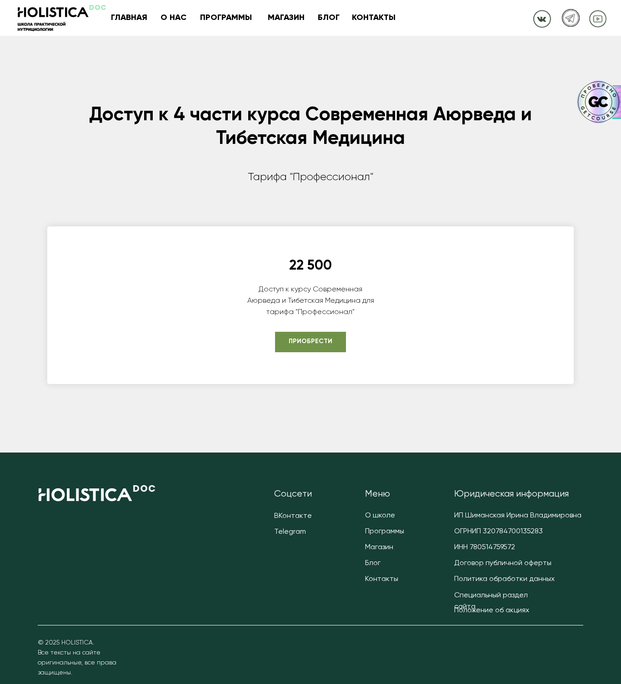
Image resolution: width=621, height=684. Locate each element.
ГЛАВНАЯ (129, 18)
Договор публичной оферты (502, 563)
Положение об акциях (491, 610)
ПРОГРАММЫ (226, 18)
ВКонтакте (293, 516)
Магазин (379, 547)
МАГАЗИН (286, 18)
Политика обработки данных (504, 579)
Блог (373, 563)
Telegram (290, 532)
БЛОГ (329, 18)
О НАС (173, 18)
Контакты (381, 579)
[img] (542, 18)
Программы (384, 531)
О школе (380, 515)
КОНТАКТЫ (374, 18)
